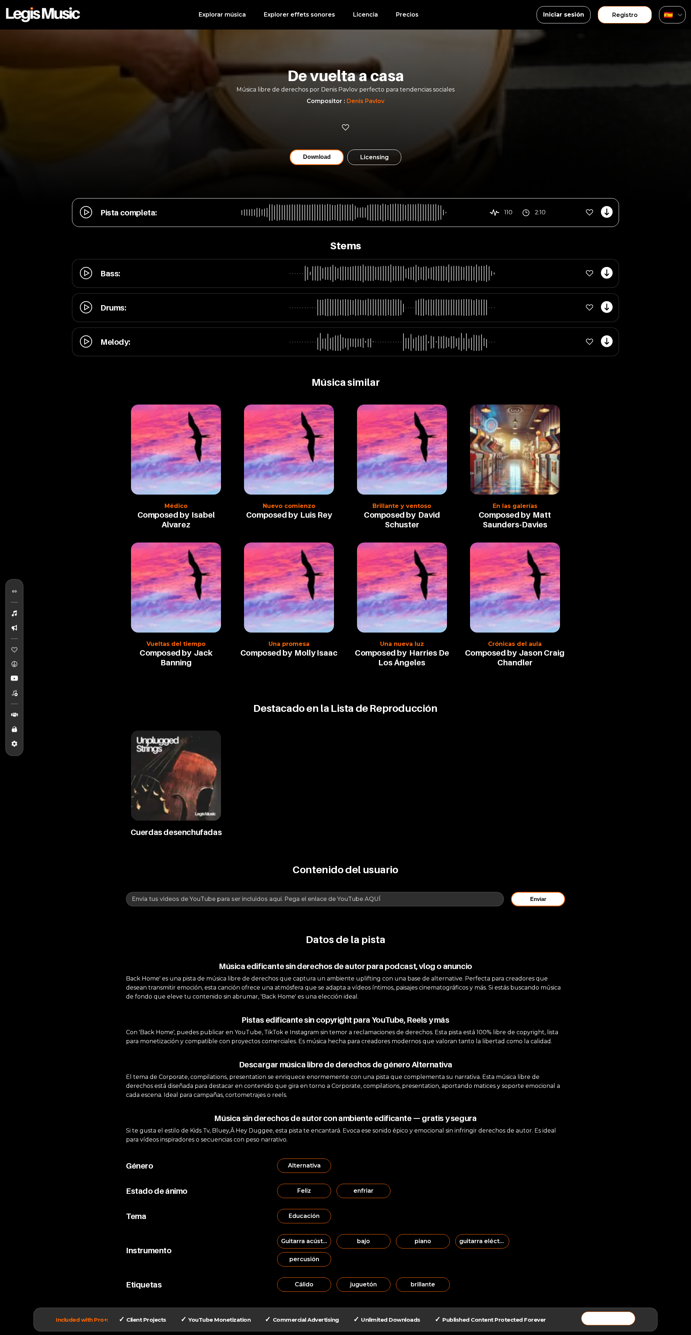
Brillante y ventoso (401, 506)
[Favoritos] (14, 650)
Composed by (163, 514)
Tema (136, 1216)
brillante (423, 1284)
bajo (363, 1241)
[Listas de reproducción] (14, 693)
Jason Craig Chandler (531, 657)
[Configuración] (14, 744)
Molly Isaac (316, 652)
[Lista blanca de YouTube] (14, 678)
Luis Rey (316, 514)
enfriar (363, 1190)
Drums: (113, 307)
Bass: (110, 273)
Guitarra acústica (306, 1241)
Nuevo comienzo (289, 506)
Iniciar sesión (563, 14)
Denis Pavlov (365, 101)
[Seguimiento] (14, 591)
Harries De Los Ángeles (413, 657)
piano (423, 1241)
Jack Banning (187, 657)
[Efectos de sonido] (14, 628)
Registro (625, 15)
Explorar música (222, 14)
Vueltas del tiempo (176, 643)
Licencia (365, 14)
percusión (304, 1259)
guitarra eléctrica (484, 1241)
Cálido (304, 1284)
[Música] (14, 613)
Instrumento (149, 1250)
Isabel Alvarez (188, 519)
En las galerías (515, 506)
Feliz (304, 1190)
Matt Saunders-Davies (517, 519)
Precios (407, 14)
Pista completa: (128, 212)
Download (317, 157)
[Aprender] (14, 729)
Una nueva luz (402, 643)
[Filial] (14, 715)
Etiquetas (144, 1284)
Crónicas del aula (515, 643)
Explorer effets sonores (299, 14)
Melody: (115, 342)
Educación (304, 1216)
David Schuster (412, 519)
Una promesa (289, 643)
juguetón (363, 1284)
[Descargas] (14, 664)
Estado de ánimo (157, 1191)
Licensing (374, 157)
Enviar (538, 899)
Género (139, 1165)
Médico (176, 506)
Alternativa (304, 1165)
